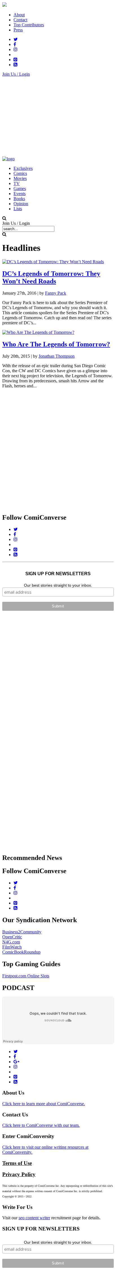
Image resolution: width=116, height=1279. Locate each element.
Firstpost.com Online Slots (25, 975)
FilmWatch (12, 947)
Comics (20, 173)
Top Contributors (29, 24)
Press (18, 29)
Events (20, 193)
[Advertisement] (58, 116)
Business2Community (21, 931)
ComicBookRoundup (21, 952)
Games (20, 188)
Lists (18, 208)
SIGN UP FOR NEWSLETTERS (58, 573)
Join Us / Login (16, 74)
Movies (20, 178)
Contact (20, 19)
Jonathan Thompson (57, 356)
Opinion (21, 203)
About (19, 14)
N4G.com (11, 942)
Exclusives (23, 168)
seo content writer (34, 1217)
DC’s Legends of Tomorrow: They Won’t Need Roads (51, 277)
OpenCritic (12, 937)
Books (19, 198)
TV (17, 183)
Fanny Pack (55, 293)
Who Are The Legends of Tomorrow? (56, 344)
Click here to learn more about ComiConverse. (43, 1103)
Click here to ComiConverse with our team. (41, 1125)
